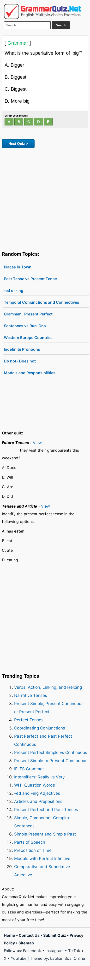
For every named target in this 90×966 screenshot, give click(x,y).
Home (9, 935)
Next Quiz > (18, 144)
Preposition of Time (33, 850)
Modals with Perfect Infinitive (42, 858)
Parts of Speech (29, 842)
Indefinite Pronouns (22, 349)
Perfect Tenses (28, 719)
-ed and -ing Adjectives (37, 793)
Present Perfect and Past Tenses (46, 809)
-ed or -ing (13, 290)
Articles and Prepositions (38, 801)
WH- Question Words (34, 785)
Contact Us (29, 935)
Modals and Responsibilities (29, 372)
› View (36, 442)
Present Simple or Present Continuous (50, 760)
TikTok (74, 950)
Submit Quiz (54, 935)
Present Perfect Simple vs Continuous (50, 752)
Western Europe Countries (28, 337)
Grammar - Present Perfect (28, 314)
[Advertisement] (45, 198)
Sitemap (26, 943)
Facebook (32, 950)
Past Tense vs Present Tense (30, 278)
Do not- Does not (20, 361)
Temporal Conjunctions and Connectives (41, 302)
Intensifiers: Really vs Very (39, 777)
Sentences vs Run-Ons (25, 325)
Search (61, 25)
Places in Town (17, 267)
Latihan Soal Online (67, 958)
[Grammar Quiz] (42, 11)
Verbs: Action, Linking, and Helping (48, 687)
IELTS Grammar (29, 768)
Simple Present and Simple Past (45, 834)
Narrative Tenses (30, 695)
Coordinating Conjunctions (39, 728)
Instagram (55, 950)
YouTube (18, 958)
